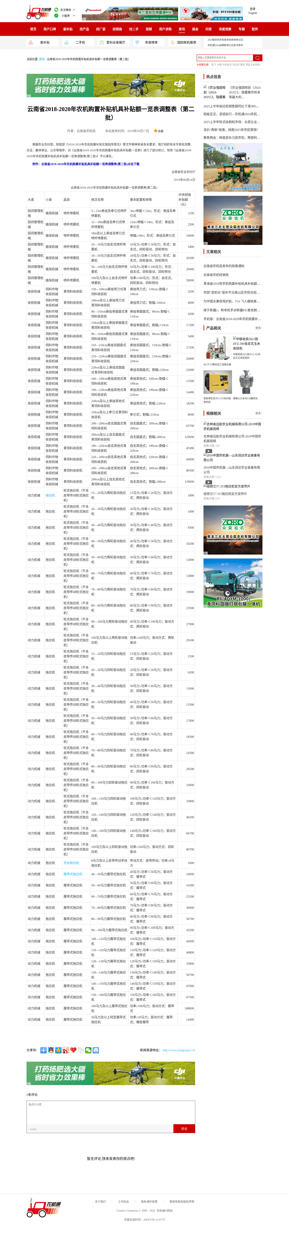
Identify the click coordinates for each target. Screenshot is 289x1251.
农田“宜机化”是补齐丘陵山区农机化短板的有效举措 (239, 292)
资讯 (182, 29)
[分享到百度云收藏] (73, 1050)
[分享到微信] (88, 1050)
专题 (241, 29)
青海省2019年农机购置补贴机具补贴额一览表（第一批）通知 (245, 283)
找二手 (134, 29)
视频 (149, 29)
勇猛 (242, 64)
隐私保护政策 (149, 1201)
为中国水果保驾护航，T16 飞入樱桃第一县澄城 (236, 301)
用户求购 (165, 29)
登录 (252, 8)
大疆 (219, 64)
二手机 (80, 42)
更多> (258, 328)
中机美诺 (227, 64)
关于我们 (100, 1201)
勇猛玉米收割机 (254, 64)
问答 (208, 29)
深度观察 (225, 29)
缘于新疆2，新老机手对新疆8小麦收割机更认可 (236, 310)
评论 (184, 1129)
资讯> (43, 59)
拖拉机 (50, 495)
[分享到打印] (96, 1050)
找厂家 (101, 29)
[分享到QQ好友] (51, 1050)
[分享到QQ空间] (58, 1050)
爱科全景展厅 (115, 42)
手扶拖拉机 (71, 863)
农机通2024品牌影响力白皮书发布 (225, 45)
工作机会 (123, 1201)
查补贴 (68, 29)
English (253, 13)
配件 (255, 29)
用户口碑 (49, 29)
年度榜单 (151, 42)
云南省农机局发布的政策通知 (223, 266)
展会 (195, 29)
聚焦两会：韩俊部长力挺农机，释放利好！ (233, 137)
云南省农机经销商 (216, 274)
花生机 (235, 64)
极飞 (213, 64)
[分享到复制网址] (81, 1050)
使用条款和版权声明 (181, 1201)
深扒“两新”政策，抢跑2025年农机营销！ (231, 129)
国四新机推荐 (186, 42)
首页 (33, 29)
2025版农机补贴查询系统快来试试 (225, 39)
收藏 (160, 131)
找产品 (84, 29)
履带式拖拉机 (73, 874)
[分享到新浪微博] (66, 1050)
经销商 (117, 29)
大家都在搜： (204, 64)
